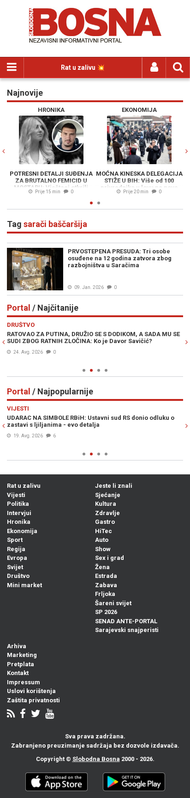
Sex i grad (109, 557)
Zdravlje (107, 512)
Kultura (105, 503)
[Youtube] (49, 714)
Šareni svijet (113, 603)
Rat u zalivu (24, 485)
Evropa (17, 557)
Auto (101, 539)
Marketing (22, 654)
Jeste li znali (113, 485)
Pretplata (20, 664)
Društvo (18, 575)
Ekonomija (22, 531)
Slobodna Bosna (96, 758)
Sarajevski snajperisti (127, 629)
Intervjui (19, 512)
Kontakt (18, 672)
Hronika (18, 521)
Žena (102, 567)
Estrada (106, 575)
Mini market (24, 585)
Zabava (106, 585)
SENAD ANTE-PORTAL (126, 621)
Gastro (105, 521)
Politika (18, 503)
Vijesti (16, 494)
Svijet (15, 567)
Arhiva (16, 646)
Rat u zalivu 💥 (83, 67)
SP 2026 (106, 611)
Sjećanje (107, 494)
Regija (16, 549)
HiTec (103, 531)
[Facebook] (23, 714)
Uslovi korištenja (31, 691)
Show (103, 549)
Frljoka (105, 593)
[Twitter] (35, 714)
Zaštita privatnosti (33, 700)
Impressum (23, 682)
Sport (15, 539)
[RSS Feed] (11, 714)
